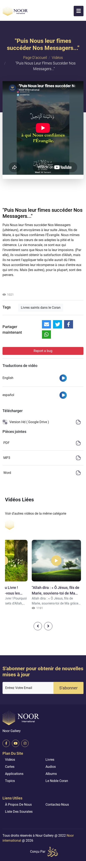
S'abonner (68, 687)
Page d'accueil (35, 57)
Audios (51, 767)
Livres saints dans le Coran (41, 308)
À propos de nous (18, 804)
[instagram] (25, 743)
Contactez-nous (57, 804)
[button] (78, 11)
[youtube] (15, 743)
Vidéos (57, 57)
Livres (50, 760)
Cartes (9, 767)
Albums (51, 774)
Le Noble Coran (57, 781)
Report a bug (43, 351)
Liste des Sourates (19, 812)
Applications (14, 774)
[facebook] (6, 743)
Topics (10, 781)
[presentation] (38, 626)
